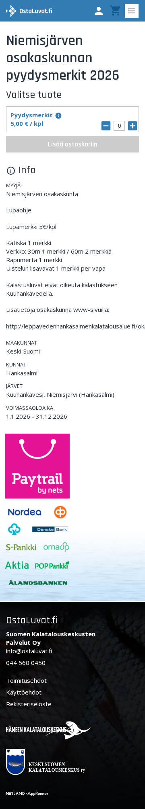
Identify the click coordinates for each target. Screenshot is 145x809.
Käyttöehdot (23, 692)
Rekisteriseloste (29, 704)
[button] (98, 11)
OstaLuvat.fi (32, 620)
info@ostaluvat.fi (29, 651)
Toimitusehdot (26, 680)
